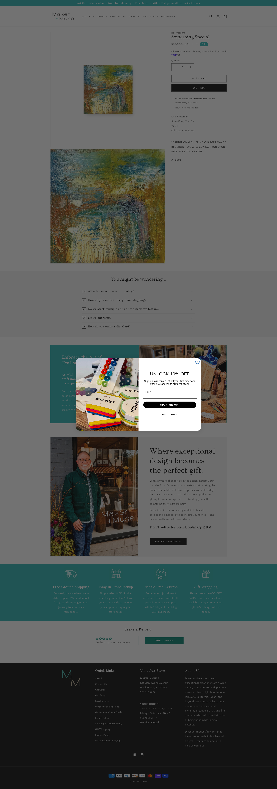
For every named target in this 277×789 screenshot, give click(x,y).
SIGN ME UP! (170, 404)
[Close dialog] (197, 362)
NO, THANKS (169, 414)
